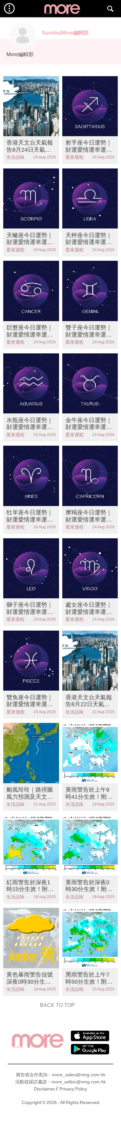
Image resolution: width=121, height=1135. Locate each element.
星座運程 (75, 157)
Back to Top (57, 1005)
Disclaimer (44, 1088)
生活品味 (15, 157)
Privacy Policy (73, 1088)
